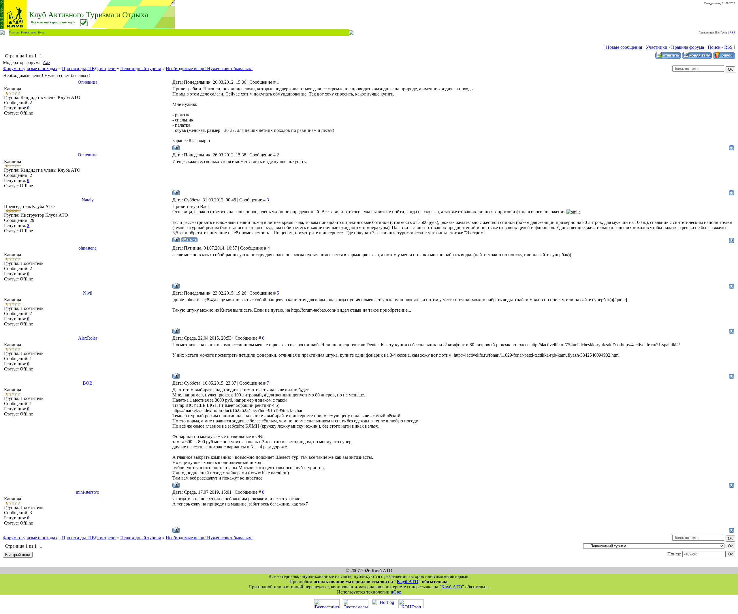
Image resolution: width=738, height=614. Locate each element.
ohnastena (87, 248)
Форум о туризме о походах (30, 68)
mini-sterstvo (87, 492)
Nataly (88, 199)
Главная (14, 32)
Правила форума (687, 47)
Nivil (87, 293)
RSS (732, 32)
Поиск (714, 47)
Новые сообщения (624, 47)
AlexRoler (87, 338)
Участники (656, 47)
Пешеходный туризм (140, 68)
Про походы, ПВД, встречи (89, 68)
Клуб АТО (407, 581)
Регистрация (28, 32)
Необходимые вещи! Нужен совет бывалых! (209, 68)
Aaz (46, 62)
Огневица (87, 82)
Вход (41, 32)
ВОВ (88, 383)
